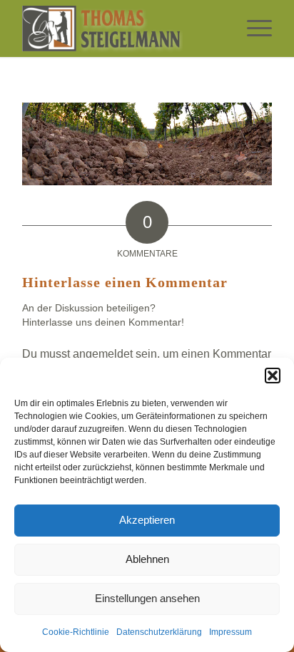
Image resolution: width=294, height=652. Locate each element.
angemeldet (103, 354)
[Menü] (252, 28)
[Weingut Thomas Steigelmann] (122, 28)
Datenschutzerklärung (159, 632)
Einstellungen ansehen (147, 598)
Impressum (230, 632)
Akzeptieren (147, 520)
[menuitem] (252, 28)
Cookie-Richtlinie (75, 632)
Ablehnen (147, 559)
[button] (272, 375)
